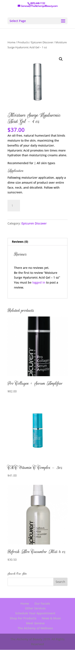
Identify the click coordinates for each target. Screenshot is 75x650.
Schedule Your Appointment (35, 613)
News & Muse (51, 618)
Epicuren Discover (42, 42)
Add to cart (39, 205)
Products (23, 42)
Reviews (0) (20, 242)
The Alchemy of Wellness (35, 628)
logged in (38, 282)
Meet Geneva (35, 623)
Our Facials (42, 603)
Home (11, 42)
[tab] (37, 241)
